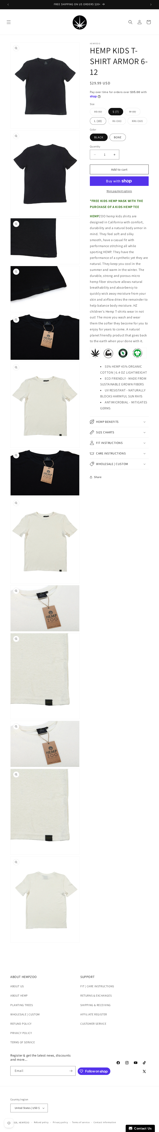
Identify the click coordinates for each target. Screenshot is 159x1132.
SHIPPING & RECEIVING (95, 1005)
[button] (8, 22)
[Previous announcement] (8, 4)
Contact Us (142, 1128)
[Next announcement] (150, 4)
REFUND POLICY (21, 1024)
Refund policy (41, 1122)
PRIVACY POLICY (21, 1033)
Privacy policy (60, 1122)
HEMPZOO (24, 1122)
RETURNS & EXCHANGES (96, 995)
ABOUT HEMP (19, 995)
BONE (118, 137)
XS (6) (100, 112)
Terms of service (80, 1122)
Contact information (105, 1122)
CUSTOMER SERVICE (93, 1024)
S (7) (116, 112)
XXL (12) (139, 122)
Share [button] (98, 477)
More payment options (119, 190)
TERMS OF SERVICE (22, 1042)
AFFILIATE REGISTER (93, 1014)
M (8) (134, 112)
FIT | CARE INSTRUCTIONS (97, 986)
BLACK (98, 137)
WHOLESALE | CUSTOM (25, 1014)
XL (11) (119, 122)
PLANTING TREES (21, 1005)
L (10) (98, 121)
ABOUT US (17, 986)
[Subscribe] (70, 1071)
